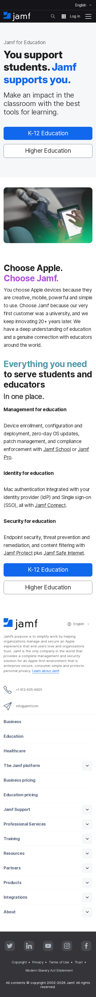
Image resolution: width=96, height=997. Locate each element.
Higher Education (48, 150)
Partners (12, 868)
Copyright (19, 962)
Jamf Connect (50, 505)
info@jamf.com (27, 706)
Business (12, 721)
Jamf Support (17, 809)
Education (13, 736)
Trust (79, 962)
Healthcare (15, 751)
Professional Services (25, 824)
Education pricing (20, 794)
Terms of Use (59, 962)
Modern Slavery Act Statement (49, 970)
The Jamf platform (22, 765)
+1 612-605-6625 (29, 689)
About (10, 911)
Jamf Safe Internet (64, 553)
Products (12, 882)
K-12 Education (48, 133)
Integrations (15, 897)
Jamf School (57, 449)
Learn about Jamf (45, 671)
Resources (14, 853)
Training (11, 838)
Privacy (37, 962)
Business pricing (19, 780)
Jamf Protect (18, 553)
